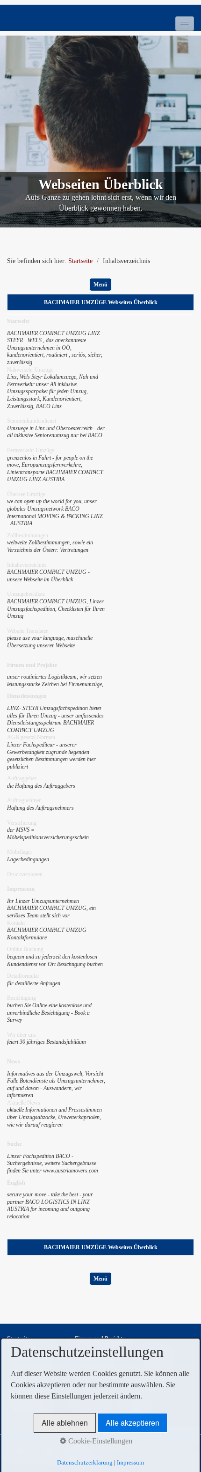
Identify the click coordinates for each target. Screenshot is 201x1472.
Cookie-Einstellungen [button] (99, 1441)
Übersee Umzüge (26, 494)
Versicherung (21, 823)
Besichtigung (21, 998)
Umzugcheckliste (26, 594)
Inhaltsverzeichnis (27, 565)
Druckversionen (25, 874)
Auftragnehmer (24, 800)
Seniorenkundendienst (31, 420)
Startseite (80, 260)
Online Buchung (25, 949)
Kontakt (16, 923)
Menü (100, 284)
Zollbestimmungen (27, 535)
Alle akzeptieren (132, 1422)
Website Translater (27, 631)
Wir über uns (21, 1035)
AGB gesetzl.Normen (31, 737)
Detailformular (23, 976)
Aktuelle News (23, 1102)
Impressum (130, 1462)
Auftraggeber (21, 778)
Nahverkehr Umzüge (30, 369)
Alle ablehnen (65, 1422)
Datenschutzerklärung (85, 1462)
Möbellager (19, 852)
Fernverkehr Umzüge (30, 450)
